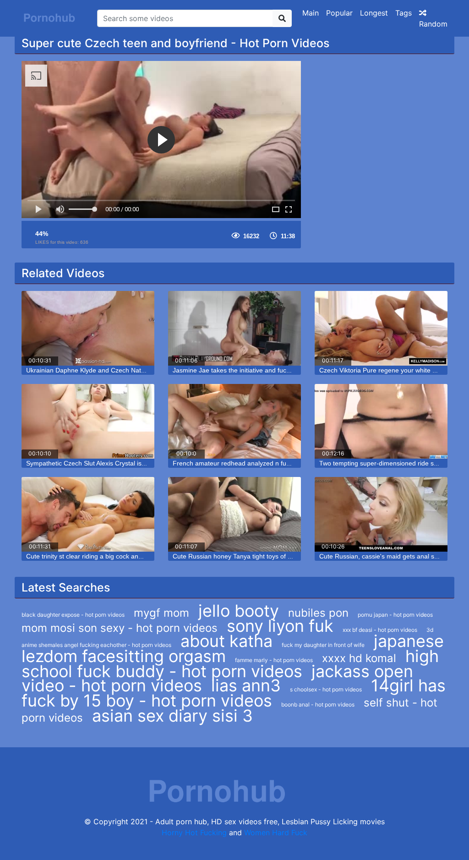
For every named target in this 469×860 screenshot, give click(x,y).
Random (433, 23)
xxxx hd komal (359, 658)
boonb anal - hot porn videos (317, 704)
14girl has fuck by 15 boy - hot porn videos (234, 693)
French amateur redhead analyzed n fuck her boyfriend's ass (261, 463)
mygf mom (161, 612)
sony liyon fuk (280, 626)
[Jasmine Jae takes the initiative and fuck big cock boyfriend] (234, 328)
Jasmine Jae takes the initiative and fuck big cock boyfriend (258, 370)
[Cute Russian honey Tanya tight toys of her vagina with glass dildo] (234, 514)
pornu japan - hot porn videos (395, 614)
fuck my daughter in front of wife (323, 644)
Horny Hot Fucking (194, 832)
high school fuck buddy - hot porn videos (230, 663)
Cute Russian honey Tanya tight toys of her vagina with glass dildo (268, 556)
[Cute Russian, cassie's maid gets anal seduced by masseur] (381, 514)
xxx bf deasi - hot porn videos (380, 629)
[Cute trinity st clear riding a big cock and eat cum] (88, 514)
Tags (403, 12)
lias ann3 (246, 685)
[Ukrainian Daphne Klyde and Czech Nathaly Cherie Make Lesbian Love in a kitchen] (88, 328)
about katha (226, 641)
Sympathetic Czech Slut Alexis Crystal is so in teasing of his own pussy (128, 463)
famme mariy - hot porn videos (274, 660)
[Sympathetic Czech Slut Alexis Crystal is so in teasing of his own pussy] (88, 421)
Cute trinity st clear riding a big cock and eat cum (96, 556)
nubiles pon (318, 612)
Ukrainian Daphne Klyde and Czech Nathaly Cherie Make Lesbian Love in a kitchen (146, 370)
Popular (339, 12)
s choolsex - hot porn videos (326, 689)
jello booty (238, 611)
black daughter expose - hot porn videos (73, 614)
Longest (374, 12)
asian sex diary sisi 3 (172, 716)
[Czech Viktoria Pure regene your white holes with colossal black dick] (381, 328)
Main (310, 12)
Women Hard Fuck (275, 832)
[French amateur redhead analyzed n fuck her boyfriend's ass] (234, 421)
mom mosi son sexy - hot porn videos (120, 628)
